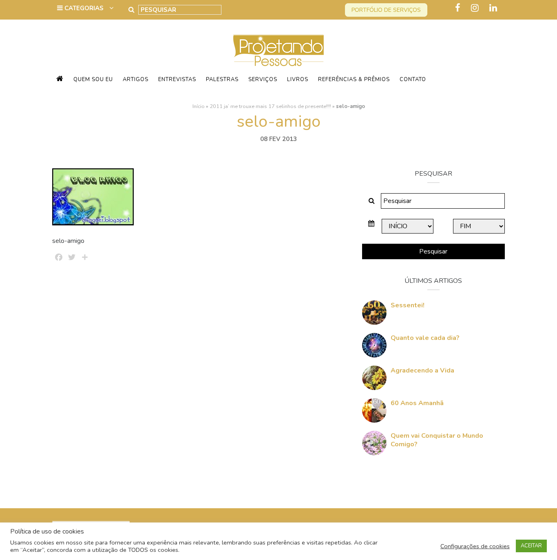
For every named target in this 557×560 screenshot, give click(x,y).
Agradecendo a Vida (422, 370)
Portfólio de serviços (386, 10)
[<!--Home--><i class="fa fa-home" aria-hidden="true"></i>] (60, 79)
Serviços (262, 79)
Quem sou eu (93, 79)
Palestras (222, 79)
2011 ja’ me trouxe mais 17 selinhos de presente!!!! (270, 106)
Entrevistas (177, 79)
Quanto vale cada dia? (425, 337)
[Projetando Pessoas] (278, 49)
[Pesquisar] (131, 10)
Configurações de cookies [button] (475, 546)
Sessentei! (407, 305)
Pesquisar (433, 251)
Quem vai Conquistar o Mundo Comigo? (437, 440)
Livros (297, 79)
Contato (413, 79)
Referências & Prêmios (354, 79)
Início (198, 106)
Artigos (135, 79)
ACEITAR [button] (531, 545)
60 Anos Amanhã (417, 403)
